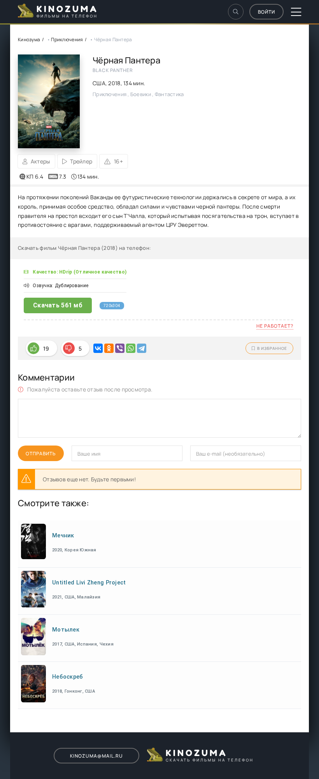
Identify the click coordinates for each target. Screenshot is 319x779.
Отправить (41, 453)
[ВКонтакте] (98, 348)
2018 (114, 83)
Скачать (57, 305)
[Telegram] (141, 348)
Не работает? (274, 326)
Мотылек (65, 629)
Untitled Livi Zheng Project (89, 582)
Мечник (63, 535)
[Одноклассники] (109, 348)
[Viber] (119, 348)
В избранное (272, 348)
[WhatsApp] (130, 348)
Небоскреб (67, 677)
